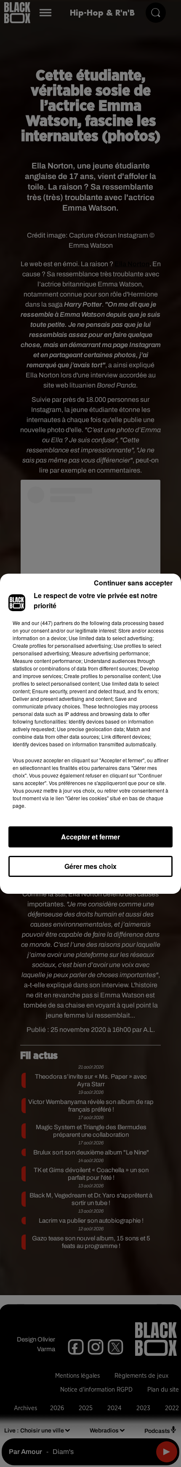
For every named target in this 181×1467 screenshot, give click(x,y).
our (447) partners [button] (52, 622)
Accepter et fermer (90, 837)
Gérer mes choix (90, 866)
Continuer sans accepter (133, 583)
